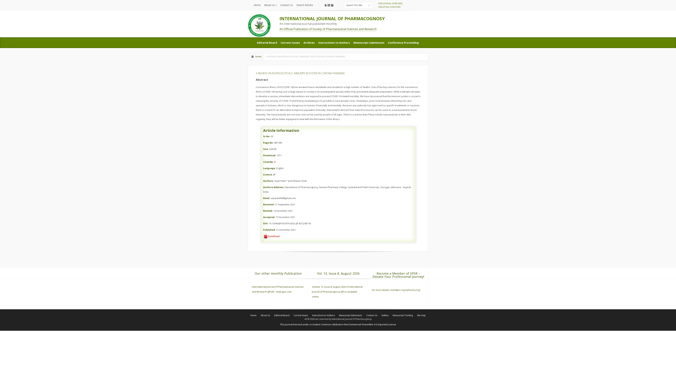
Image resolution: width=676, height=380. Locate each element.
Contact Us (371, 315)
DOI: (265, 223)
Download (273, 236)
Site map (421, 315)
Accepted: (269, 217)
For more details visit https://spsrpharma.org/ (396, 290)
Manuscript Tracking (403, 315)
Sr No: (266, 136)
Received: (268, 204)
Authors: (268, 180)
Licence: (268, 174)
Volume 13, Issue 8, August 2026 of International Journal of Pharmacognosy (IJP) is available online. (337, 291)
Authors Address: (273, 187)
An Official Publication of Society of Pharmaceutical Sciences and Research (328, 29)
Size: (266, 149)
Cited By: (268, 161)
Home (258, 56)
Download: (269, 155)
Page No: (268, 142)
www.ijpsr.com (284, 291)
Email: (266, 198)
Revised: (268, 210)
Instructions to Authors (323, 315)
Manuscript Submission (350, 315)
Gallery (385, 315)
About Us (265, 315)
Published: (269, 229)
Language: (269, 168)
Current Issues (301, 315)
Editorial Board (281, 315)
